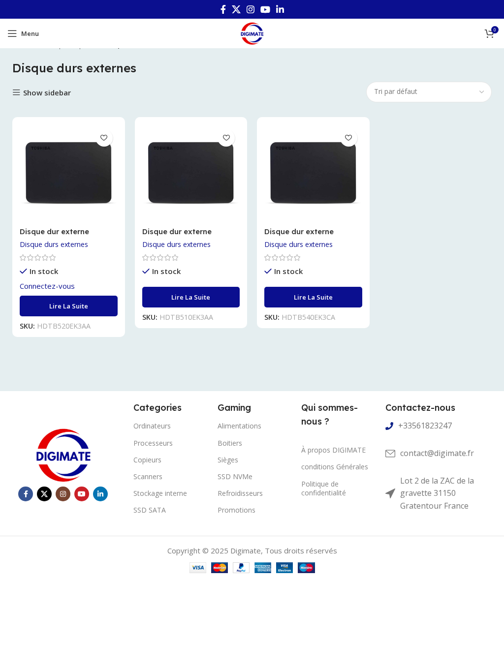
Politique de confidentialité (323, 488)
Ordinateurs (152, 425)
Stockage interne (160, 493)
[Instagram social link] (250, 9)
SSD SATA (149, 510)
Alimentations (239, 425)
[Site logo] (252, 32)
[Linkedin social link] (280, 9)
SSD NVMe (235, 476)
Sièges (228, 459)
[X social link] (236, 9)
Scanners (147, 476)
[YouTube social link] (265, 9)
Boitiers (230, 443)
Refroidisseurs (240, 493)
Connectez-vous (47, 286)
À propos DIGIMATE (333, 450)
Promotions (236, 510)
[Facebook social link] (223, 9)
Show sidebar (47, 93)
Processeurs (153, 443)
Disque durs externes (54, 244)
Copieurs (147, 459)
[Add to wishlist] (104, 138)
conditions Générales (334, 466)
